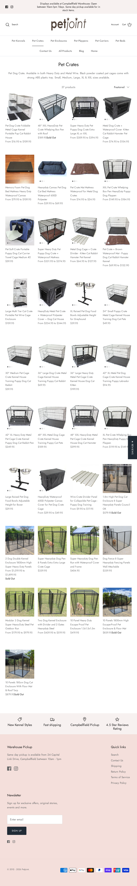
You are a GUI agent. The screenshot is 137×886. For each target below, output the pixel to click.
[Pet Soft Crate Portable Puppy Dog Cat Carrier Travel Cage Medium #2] (19, 230)
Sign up (17, 830)
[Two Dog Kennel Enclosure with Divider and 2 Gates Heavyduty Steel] (52, 602)
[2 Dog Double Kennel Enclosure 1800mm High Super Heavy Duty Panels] (19, 540)
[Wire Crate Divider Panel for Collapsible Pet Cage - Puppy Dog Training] (84, 478)
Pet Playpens (81, 41)
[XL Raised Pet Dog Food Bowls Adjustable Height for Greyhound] (84, 292)
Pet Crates (38, 41)
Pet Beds (120, 41)
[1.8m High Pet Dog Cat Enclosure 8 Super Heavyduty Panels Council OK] (117, 478)
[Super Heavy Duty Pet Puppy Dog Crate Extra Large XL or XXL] (84, 107)
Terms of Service (120, 777)
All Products (65, 51)
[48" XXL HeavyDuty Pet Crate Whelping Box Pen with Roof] (52, 107)
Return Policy (118, 772)
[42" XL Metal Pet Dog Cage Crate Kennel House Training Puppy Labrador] (117, 354)
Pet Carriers (101, 41)
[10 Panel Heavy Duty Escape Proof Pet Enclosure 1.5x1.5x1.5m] (84, 602)
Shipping (116, 766)
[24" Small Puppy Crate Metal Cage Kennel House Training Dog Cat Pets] (117, 292)
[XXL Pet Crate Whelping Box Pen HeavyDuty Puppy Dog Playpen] (117, 169)
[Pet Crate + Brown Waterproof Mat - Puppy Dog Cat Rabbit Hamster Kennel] (117, 230)
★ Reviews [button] (132, 448)
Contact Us (46, 51)
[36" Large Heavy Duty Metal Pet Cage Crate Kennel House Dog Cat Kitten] (84, 354)
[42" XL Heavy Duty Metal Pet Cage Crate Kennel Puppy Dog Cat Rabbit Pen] (19, 416)
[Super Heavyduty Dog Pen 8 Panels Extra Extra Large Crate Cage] (52, 540)
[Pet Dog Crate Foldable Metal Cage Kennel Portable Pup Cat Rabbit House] (19, 107)
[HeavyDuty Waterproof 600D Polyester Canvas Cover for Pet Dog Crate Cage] (52, 478)
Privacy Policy (118, 783)
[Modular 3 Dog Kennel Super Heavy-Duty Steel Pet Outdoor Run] (19, 602)
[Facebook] (6, 7)
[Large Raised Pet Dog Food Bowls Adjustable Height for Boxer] (19, 478)
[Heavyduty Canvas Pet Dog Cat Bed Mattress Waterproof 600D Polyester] (52, 169)
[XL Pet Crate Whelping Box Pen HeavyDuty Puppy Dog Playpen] (117, 416)
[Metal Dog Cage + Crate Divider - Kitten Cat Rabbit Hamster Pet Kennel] (84, 230)
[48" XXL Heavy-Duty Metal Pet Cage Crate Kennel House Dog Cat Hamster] (84, 416)
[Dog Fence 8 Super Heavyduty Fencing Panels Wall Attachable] (117, 540)
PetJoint (25, 869)
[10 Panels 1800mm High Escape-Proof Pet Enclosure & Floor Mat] (117, 602)
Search (115, 755)
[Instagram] (12, 7)
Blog (81, 51)
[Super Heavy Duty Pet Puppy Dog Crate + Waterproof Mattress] (52, 230)
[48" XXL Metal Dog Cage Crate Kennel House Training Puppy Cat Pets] (52, 416)
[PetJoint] (68, 24)
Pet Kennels (18, 41)
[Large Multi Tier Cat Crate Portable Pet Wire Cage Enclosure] (19, 292)
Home (94, 51)
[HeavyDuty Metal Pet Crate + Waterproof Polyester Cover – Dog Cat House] (52, 292)
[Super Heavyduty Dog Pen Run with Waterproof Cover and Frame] (84, 540)
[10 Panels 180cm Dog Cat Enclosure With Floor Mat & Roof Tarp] (19, 664)
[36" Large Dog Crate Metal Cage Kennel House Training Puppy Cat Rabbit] (52, 354)
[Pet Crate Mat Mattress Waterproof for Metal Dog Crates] (84, 169)
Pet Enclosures (59, 41)
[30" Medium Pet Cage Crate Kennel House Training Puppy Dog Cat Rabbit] (19, 354)
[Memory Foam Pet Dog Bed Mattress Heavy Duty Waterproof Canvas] (19, 169)
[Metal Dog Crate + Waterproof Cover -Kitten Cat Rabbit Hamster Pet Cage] (117, 107)
